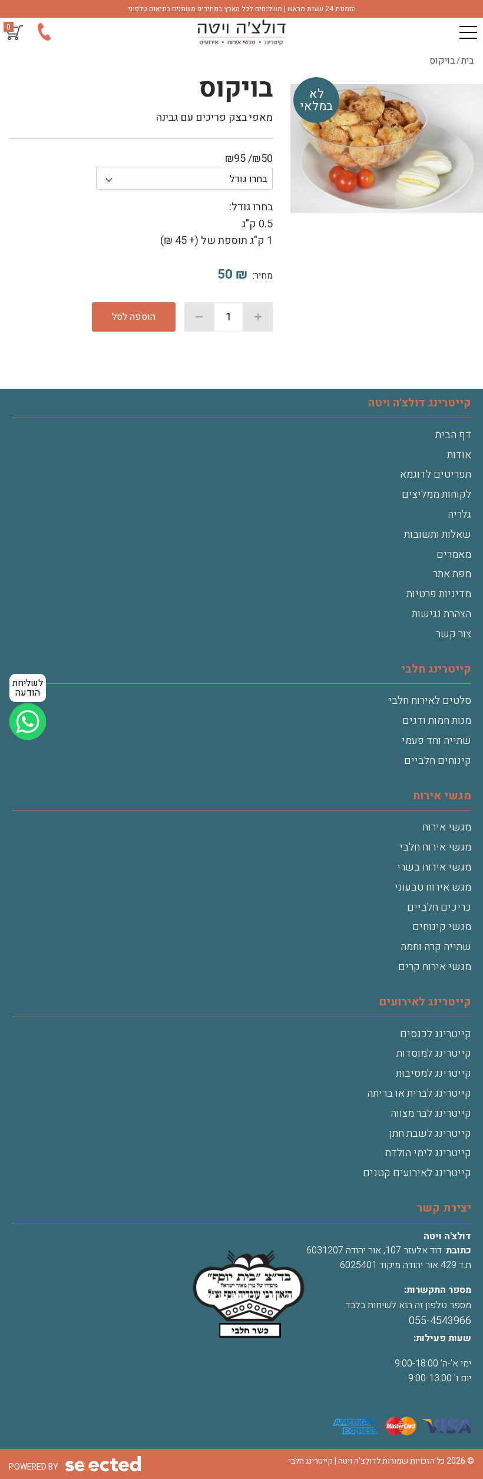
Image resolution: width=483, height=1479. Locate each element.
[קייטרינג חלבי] (241, 32)
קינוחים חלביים (437, 761)
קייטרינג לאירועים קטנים (417, 1173)
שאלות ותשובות (437, 534)
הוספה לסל (134, 317)
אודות (459, 455)
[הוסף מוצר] (258, 317)
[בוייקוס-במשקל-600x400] (386, 150)
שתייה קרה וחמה (436, 947)
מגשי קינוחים (441, 927)
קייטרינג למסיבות (433, 1073)
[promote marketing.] (104, 1464)
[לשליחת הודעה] (27, 721)
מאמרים (453, 555)
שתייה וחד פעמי (436, 741)
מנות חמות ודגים (436, 721)
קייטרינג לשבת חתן (430, 1133)
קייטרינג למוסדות (433, 1053)
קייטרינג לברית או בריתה (419, 1093)
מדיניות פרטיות (438, 594)
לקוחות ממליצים (436, 494)
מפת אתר (452, 574)
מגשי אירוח (446, 827)
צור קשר (453, 634)
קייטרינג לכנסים (435, 1034)
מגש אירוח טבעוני (433, 887)
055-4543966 (440, 1321)
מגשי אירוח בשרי (434, 867)
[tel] (43, 34)
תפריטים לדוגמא (435, 474)
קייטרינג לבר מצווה (431, 1113)
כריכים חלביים (439, 907)
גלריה (459, 514)
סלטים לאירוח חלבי (429, 701)
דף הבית (453, 435)
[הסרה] (199, 317)
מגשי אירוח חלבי (435, 847)
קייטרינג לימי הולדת (428, 1153)
